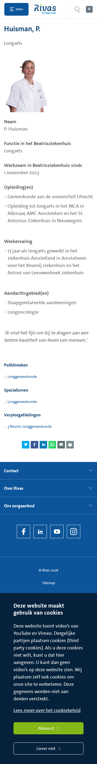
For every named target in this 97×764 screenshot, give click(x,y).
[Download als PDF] (70, 444)
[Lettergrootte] (89, 9)
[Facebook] (23, 531)
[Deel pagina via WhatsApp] (52, 444)
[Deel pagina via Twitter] (25, 444)
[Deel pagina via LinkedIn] (43, 444)
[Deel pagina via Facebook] (34, 444)
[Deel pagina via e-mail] (61, 444)
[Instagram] (73, 531)
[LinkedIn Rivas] (40, 531)
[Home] (46, 9)
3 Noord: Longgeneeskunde (30, 426)
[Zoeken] (77, 9)
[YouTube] (57, 531)
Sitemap (48, 583)
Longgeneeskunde (22, 376)
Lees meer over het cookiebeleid (47, 710)
